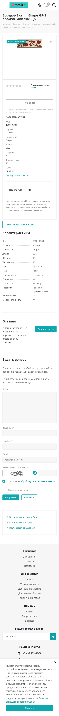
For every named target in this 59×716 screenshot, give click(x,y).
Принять (29, 708)
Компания (29, 550)
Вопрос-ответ (29, 616)
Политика (29, 565)
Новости (29, 561)
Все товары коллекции (21, 224)
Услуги (29, 579)
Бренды (29, 620)
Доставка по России (29, 593)
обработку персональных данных (37, 481)
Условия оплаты (29, 584)
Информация (29, 573)
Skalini (34, 87)
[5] (20, 86)
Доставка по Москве (29, 588)
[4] (17, 86)
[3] (13, 86)
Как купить (29, 611)
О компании (29, 556)
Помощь (29, 605)
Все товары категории (20, 522)
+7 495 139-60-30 (32, 653)
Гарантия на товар (29, 597)
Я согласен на (30, 481)
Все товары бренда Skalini (22, 527)
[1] (7, 86)
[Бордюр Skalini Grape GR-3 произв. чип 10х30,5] (29, 56)
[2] (10, 86)
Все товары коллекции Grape (24, 517)
